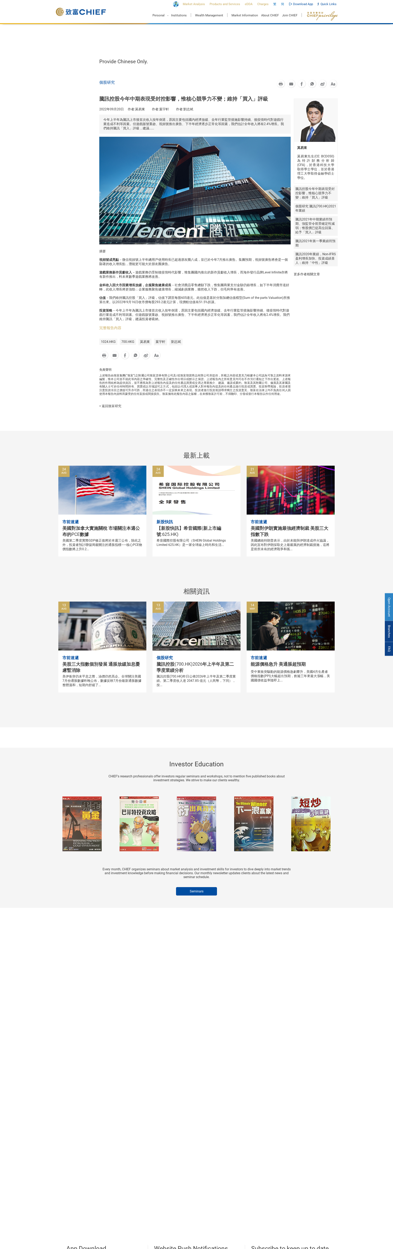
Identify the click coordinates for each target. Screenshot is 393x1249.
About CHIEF (270, 15)
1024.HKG (108, 342)
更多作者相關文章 (307, 274)
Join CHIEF (289, 15)
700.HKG (127, 342)
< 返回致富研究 (110, 406)
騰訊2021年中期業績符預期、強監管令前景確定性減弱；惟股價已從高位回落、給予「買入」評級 (315, 225)
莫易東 (145, 342)
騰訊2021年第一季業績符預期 (315, 243)
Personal (158, 15)
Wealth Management (209, 15)
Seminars (196, 891)
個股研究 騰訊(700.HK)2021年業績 (315, 208)
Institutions (179, 15)
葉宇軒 (160, 342)
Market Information (245, 15)
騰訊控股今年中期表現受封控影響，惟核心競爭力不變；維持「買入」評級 (315, 193)
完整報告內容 (110, 328)
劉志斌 (176, 342)
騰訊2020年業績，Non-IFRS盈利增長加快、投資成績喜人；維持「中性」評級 (315, 258)
